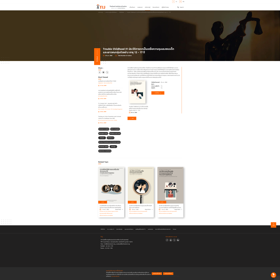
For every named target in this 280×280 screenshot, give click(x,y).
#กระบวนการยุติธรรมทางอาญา (134, 211)
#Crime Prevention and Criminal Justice (105, 120)
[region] (155, 90)
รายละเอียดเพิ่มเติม (115, 276)
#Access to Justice (104, 129)
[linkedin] (178, 240)
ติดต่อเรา (174, 229)
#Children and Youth (115, 133)
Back (133, 118)
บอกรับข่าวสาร (150, 229)
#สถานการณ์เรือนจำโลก (108, 83)
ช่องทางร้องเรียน (119, 229)
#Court (102, 138)
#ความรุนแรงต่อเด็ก (103, 213)
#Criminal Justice (103, 147)
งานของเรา (140, 7)
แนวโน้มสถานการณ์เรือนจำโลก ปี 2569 (107, 81)
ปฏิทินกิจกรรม (165, 7)
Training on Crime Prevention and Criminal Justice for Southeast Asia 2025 (109, 117)
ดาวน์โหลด (157, 93)
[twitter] (174, 240)
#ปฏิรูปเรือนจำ (100, 83)
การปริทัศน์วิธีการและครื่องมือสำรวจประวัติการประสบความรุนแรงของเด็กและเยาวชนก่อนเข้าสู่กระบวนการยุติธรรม (110, 207)
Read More (118, 209)
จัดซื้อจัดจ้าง (103, 229)
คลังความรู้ (147, 7)
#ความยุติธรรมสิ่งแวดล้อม (102, 96)
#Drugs (113, 147)
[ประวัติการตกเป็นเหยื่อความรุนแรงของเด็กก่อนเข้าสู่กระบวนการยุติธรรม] (141, 185)
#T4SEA (115, 120)
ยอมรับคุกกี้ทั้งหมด (168, 273)
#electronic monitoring (105, 151)
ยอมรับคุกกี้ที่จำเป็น (157, 273)
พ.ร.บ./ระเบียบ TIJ (110, 229)
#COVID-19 (110, 138)
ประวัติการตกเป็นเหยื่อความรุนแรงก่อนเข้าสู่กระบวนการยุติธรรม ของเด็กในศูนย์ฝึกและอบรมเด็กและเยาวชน (170, 207)
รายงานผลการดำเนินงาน (129, 229)
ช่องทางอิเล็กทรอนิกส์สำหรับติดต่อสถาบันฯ (163, 229)
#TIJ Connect (107, 109)
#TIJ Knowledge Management (116, 109)
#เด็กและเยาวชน (109, 213)
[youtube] (170, 240)
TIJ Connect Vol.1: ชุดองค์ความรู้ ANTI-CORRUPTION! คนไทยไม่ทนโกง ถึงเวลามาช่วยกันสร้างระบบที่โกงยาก (109, 105)
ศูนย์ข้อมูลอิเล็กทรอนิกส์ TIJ (141, 229)
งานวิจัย (102, 202)
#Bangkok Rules (103, 133)
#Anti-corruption (101, 109)
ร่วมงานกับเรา (156, 7)
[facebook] (167, 240)
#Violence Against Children (113, 211)
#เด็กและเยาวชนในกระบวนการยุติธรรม (106, 215)
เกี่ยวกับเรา (132, 7)
